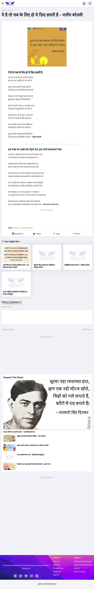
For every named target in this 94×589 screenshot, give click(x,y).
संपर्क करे (56, 575)
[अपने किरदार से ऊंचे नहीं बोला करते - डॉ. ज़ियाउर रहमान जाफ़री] (16, 254)
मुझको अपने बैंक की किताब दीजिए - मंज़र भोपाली (31, 436)
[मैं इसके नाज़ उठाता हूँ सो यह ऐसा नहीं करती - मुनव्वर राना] (9, 466)
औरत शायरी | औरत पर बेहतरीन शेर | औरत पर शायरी (32, 445)
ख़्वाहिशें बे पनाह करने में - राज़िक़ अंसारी (77, 265)
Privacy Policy (58, 568)
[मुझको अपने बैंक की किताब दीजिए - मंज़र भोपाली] (9, 438)
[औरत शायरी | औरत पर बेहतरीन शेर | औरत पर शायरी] (9, 447)
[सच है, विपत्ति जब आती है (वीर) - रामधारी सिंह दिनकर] (47, 404)
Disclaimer (57, 572)
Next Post (87, 330)
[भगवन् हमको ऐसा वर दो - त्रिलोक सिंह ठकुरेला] (9, 457)
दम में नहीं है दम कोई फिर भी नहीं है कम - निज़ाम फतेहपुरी (15, 293)
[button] (3, 3)
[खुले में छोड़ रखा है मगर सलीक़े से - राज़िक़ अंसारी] (47, 254)
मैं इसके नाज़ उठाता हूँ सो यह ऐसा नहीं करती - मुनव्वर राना (34, 464)
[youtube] (26, 576)
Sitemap (56, 565)
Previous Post (8, 330)
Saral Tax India (79, 572)
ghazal (10, 10)
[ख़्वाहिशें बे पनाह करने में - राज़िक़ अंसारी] (78, 254)
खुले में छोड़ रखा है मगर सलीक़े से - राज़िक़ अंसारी (45, 266)
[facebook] (15, 576)
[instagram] (31, 576)
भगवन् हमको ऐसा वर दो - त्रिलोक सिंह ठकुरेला (30, 455)
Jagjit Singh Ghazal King (83, 565)
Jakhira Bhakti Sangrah (83, 561)
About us (56, 561)
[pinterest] (37, 576)
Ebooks (77, 568)
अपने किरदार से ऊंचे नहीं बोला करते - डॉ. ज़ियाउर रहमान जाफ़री (16, 266)
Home (4, 10)
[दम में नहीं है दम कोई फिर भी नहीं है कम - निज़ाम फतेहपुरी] (16, 281)
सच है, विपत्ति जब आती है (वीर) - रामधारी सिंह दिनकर (19, 432)
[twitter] (21, 576)
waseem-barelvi (26, 228)
